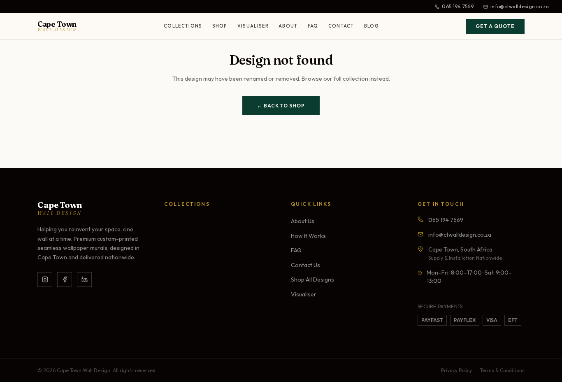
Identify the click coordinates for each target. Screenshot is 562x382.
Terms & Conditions (502, 370)
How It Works (308, 236)
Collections (183, 26)
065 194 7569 (458, 6)
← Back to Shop (281, 105)
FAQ (313, 26)
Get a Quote (495, 26)
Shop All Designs (312, 279)
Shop (220, 26)
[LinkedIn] (84, 279)
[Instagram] (44, 279)
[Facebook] (64, 279)
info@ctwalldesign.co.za (519, 6)
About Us (302, 221)
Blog (371, 26)
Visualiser (253, 26)
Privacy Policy (456, 370)
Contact (341, 26)
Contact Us (305, 265)
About (288, 26)
